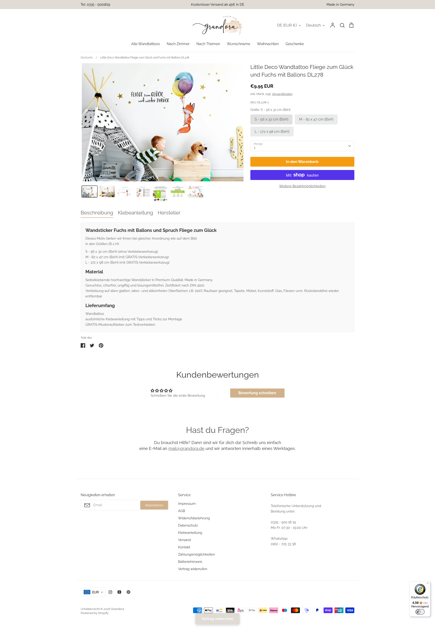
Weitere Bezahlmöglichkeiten (302, 186)
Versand (184, 540)
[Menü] (427, 584)
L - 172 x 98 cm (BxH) (272, 131)
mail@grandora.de (186, 448)
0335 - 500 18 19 (283, 522)
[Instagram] (110, 592)
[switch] (420, 611)
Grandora (117, 609)
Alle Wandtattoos (145, 44)
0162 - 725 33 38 (283, 544)
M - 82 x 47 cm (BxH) (316, 119)
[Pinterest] (128, 592)
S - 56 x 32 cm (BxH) (271, 119)
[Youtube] (119, 592)
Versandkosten (282, 94)
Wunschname (238, 44)
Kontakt (184, 547)
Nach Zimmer (178, 44)
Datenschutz (188, 525)
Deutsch (313, 25)
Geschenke (294, 44)
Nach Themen (208, 44)
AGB (181, 511)
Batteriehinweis (190, 562)
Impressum (187, 504)
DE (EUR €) (287, 25)
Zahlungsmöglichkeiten (196, 554)
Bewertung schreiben (257, 393)
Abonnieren (154, 505)
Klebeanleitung (190, 533)
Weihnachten (268, 44)
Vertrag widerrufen (192, 569)
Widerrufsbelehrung (194, 518)
